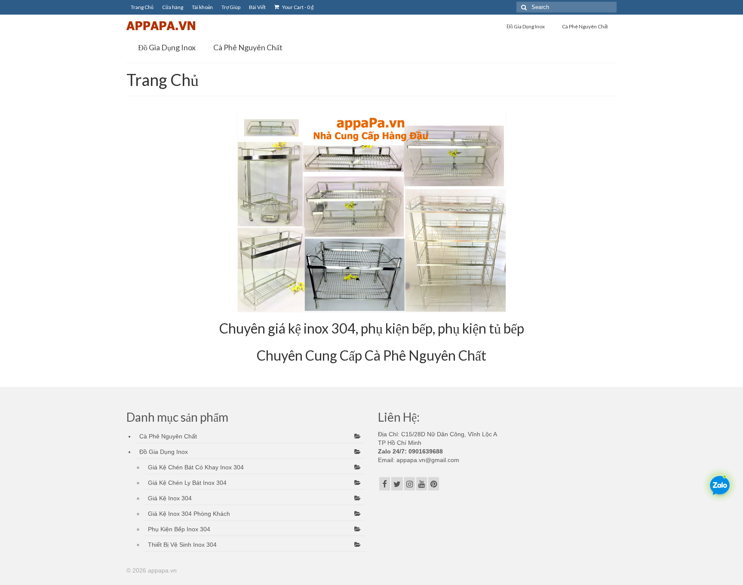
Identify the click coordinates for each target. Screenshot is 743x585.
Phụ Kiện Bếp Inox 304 (179, 529)
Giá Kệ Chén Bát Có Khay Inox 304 (196, 467)
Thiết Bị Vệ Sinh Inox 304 (182, 544)
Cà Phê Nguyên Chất (168, 436)
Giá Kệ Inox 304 (170, 498)
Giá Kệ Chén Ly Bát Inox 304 (187, 482)
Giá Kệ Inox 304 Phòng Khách (189, 513)
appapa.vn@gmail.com (427, 459)
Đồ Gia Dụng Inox (163, 451)
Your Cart (297, 7)
